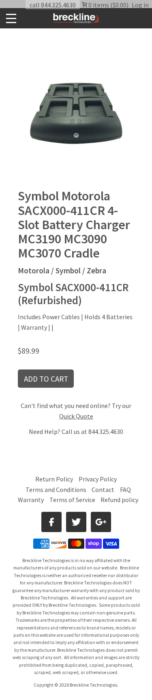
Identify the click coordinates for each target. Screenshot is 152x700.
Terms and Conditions (57, 489)
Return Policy (54, 479)
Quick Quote (76, 416)
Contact (103, 489)
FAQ (125, 489)
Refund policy (119, 500)
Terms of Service (72, 500)
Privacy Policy (98, 479)
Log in (140, 5)
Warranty (31, 500)
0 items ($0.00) (107, 5)
